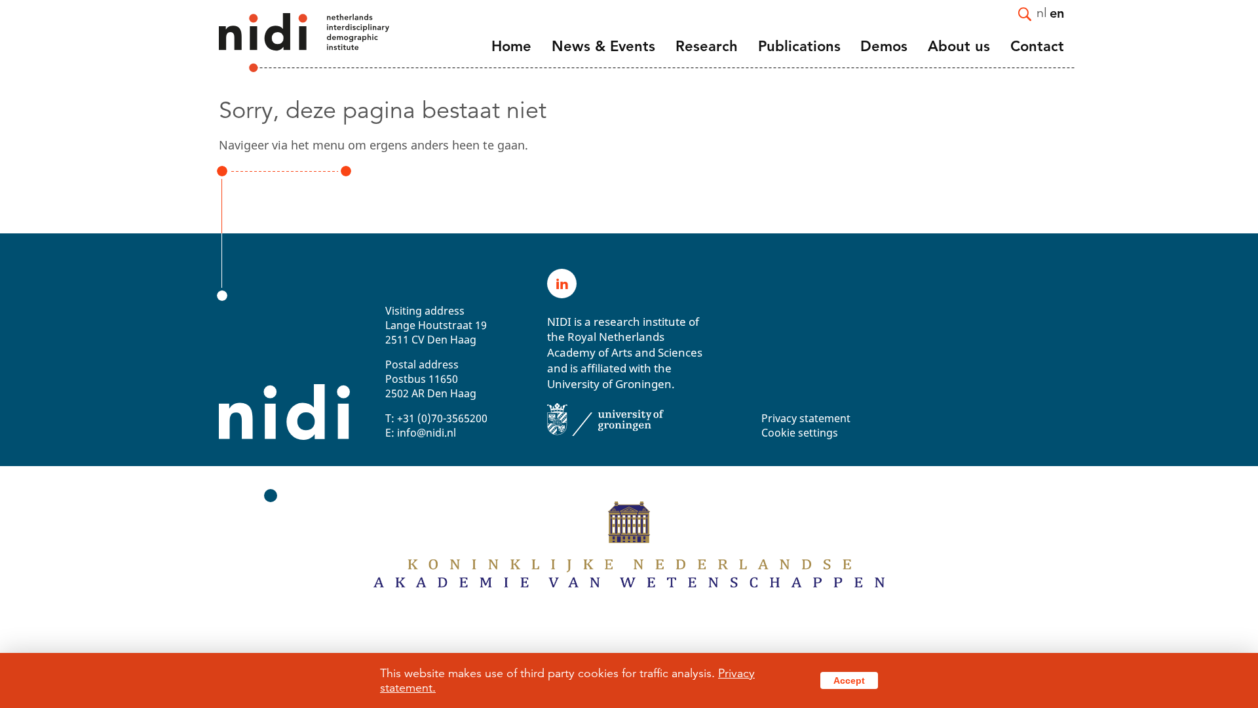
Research (707, 46)
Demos (883, 46)
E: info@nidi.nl (420, 432)
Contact (1037, 46)
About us (959, 46)
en (1057, 12)
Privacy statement (805, 418)
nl (1042, 12)
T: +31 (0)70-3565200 (436, 418)
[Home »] (286, 42)
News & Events (603, 46)
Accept (849, 680)
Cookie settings (799, 432)
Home (511, 46)
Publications (799, 46)
